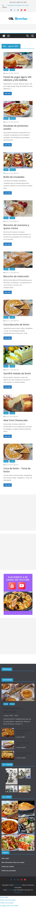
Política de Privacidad (7, 900)
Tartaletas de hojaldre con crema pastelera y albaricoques (18, 6)
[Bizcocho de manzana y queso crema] (18, 208)
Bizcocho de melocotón (16, 276)
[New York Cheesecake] (18, 403)
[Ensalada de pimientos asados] (18, 109)
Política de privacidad (9, 871)
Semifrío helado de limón (17, 373)
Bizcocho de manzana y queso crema (16, 226)
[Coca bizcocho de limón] (18, 308)
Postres (12, 69)
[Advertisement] (18, 512)
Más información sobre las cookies (13, 862)
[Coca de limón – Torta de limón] (18, 452)
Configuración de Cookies (9, 905)
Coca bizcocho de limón (16, 324)
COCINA (6, 69)
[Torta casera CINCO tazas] (26, 809)
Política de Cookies (7, 903)
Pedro (17, 73)
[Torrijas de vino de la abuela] (8, 745)
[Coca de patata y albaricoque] (18, 692)
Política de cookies (8, 866)
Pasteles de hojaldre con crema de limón (23, 754)
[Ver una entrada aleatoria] (32, 35)
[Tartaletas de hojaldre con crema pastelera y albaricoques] (8, 733)
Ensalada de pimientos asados (15, 127)
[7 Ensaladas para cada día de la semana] (10, 842)
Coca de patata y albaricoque (12, 710)
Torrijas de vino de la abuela (22, 744)
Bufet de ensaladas (13, 176)
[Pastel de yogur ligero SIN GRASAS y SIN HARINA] (18, 60)
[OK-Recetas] (4, 35)
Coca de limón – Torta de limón (17, 470)
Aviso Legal (5, 858)
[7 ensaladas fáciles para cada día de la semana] (26, 842)
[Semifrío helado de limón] (18, 355)
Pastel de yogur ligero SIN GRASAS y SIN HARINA (17, 78)
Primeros (12, 118)
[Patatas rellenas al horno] (10, 809)
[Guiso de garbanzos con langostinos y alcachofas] (10, 825)
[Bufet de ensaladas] (18, 160)
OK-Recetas (7, 669)
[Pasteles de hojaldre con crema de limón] (8, 755)
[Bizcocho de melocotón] (18, 260)
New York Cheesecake (15, 420)
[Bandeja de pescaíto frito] (26, 825)
